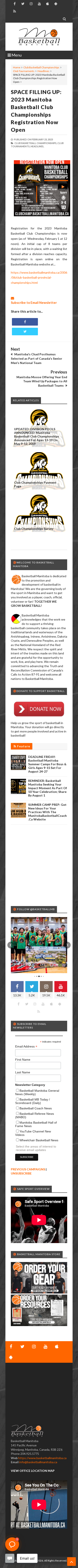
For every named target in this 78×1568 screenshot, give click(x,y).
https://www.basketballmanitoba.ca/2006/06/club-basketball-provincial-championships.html (39, 278)
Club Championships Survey (33, 528)
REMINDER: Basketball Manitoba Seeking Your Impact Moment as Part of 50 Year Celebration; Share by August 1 (47, 788)
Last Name (22, 1072)
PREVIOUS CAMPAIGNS (28, 1169)
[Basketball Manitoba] (39, 36)
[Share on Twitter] (25, 331)
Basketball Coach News (36, 1108)
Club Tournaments (23, 71)
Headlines (43, 71)
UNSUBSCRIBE (21, 1173)
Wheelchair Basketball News (39, 1140)
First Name (22, 1059)
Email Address (26, 1046)
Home (16, 67)
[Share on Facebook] (25, 322)
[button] (10, 945)
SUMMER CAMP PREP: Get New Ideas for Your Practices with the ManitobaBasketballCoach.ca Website (47, 812)
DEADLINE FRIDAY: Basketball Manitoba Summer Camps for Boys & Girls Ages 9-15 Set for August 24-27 (47, 764)
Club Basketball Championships (41, 67)
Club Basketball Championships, (36, 143)
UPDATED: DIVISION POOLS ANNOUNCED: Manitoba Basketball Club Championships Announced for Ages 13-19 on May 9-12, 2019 (36, 436)
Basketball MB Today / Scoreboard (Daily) (32, 1101)
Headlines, (37, 146)
